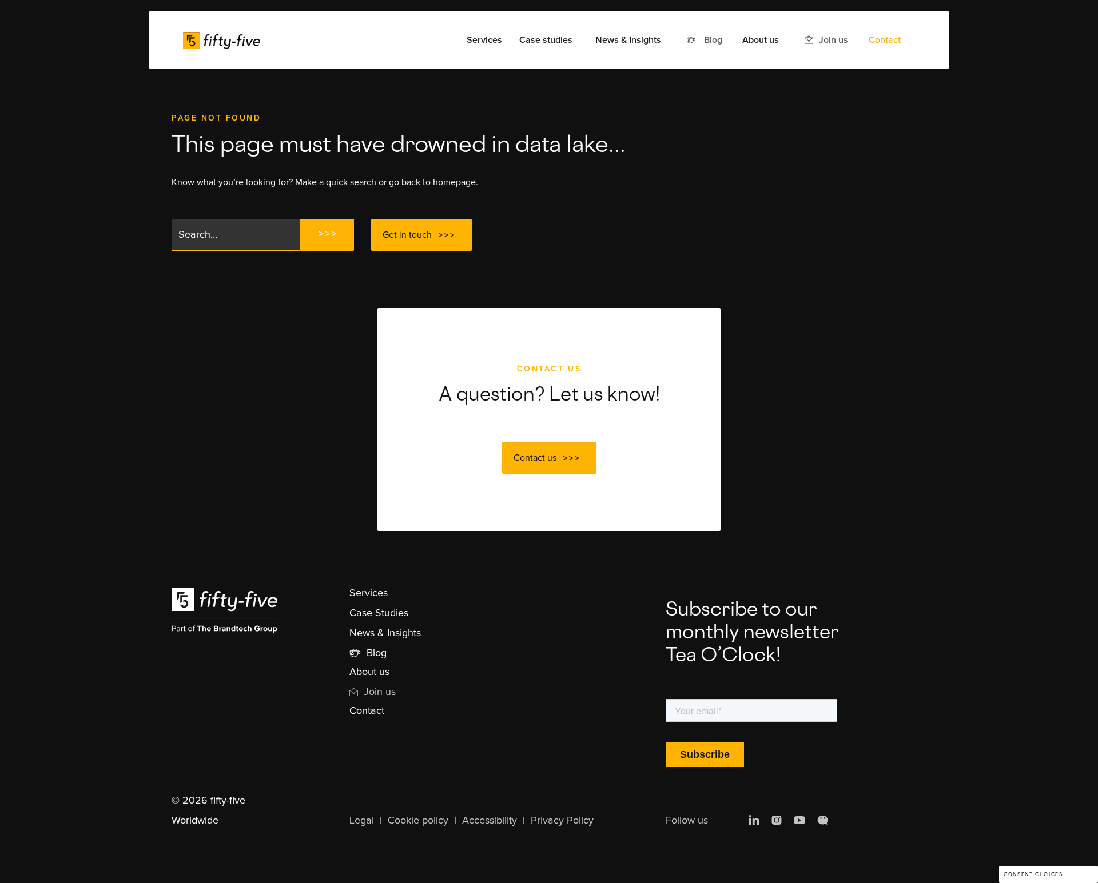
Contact (885, 40)
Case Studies (378, 613)
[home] (221, 40)
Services (368, 593)
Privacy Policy (562, 821)
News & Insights (628, 40)
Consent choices (1033, 874)
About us (760, 40)
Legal (361, 821)
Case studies (545, 40)
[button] (484, 40)
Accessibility (489, 821)
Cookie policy (418, 821)
